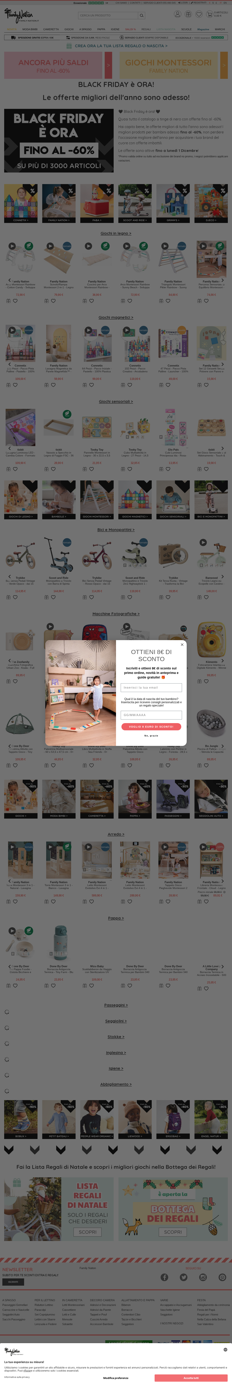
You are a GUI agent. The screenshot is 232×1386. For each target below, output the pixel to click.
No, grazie (151, 735)
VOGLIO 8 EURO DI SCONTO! (151, 726)
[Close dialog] (182, 644)
